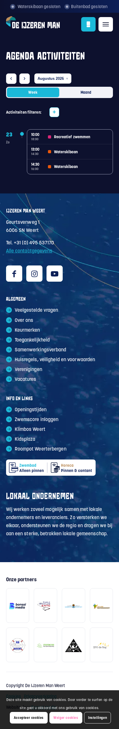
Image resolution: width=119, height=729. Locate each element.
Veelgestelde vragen (36, 310)
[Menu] (105, 24)
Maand (86, 92)
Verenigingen (28, 369)
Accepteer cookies (29, 717)
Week (33, 92)
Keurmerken (27, 330)
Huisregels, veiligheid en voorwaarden (55, 359)
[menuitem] (105, 22)
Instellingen (97, 717)
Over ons (24, 320)
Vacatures (25, 379)
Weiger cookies (65, 717)
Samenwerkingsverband (40, 349)
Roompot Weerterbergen (40, 449)
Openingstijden (31, 409)
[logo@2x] (49, 24)
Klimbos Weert (30, 429)
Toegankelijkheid (32, 340)
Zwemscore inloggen (37, 419)
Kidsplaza (25, 439)
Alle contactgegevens (29, 251)
